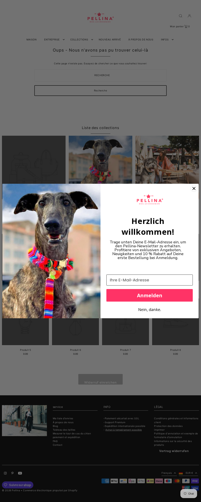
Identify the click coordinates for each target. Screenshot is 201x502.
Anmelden (149, 295)
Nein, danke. (149, 309)
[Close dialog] (194, 188)
